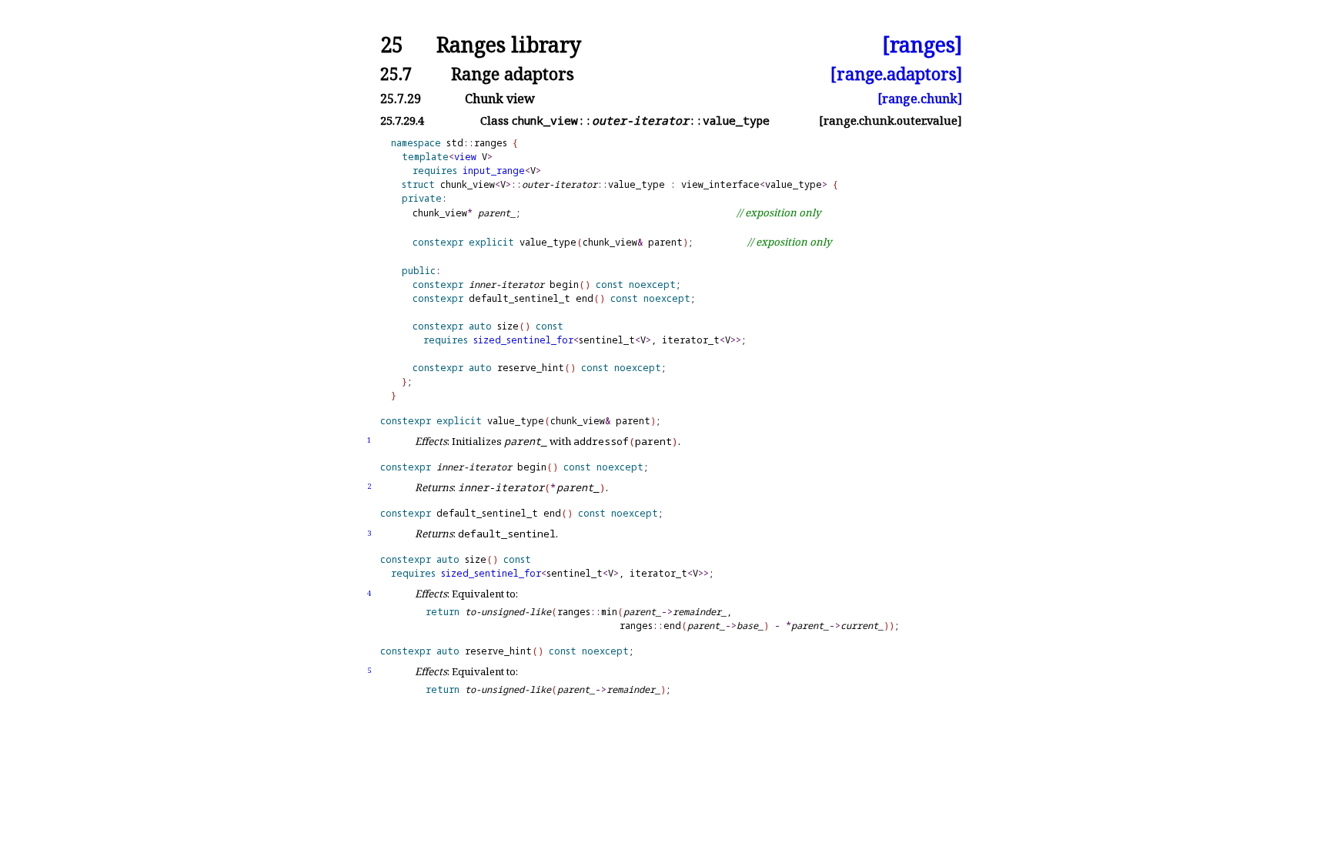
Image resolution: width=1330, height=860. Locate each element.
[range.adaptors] (896, 73)
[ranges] (922, 45)
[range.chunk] (919, 98)
